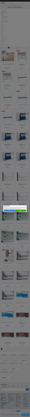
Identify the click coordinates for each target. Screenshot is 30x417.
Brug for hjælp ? (25, 414)
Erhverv (20, 210)
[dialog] (15, 208)
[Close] (25, 206)
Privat (9, 210)
